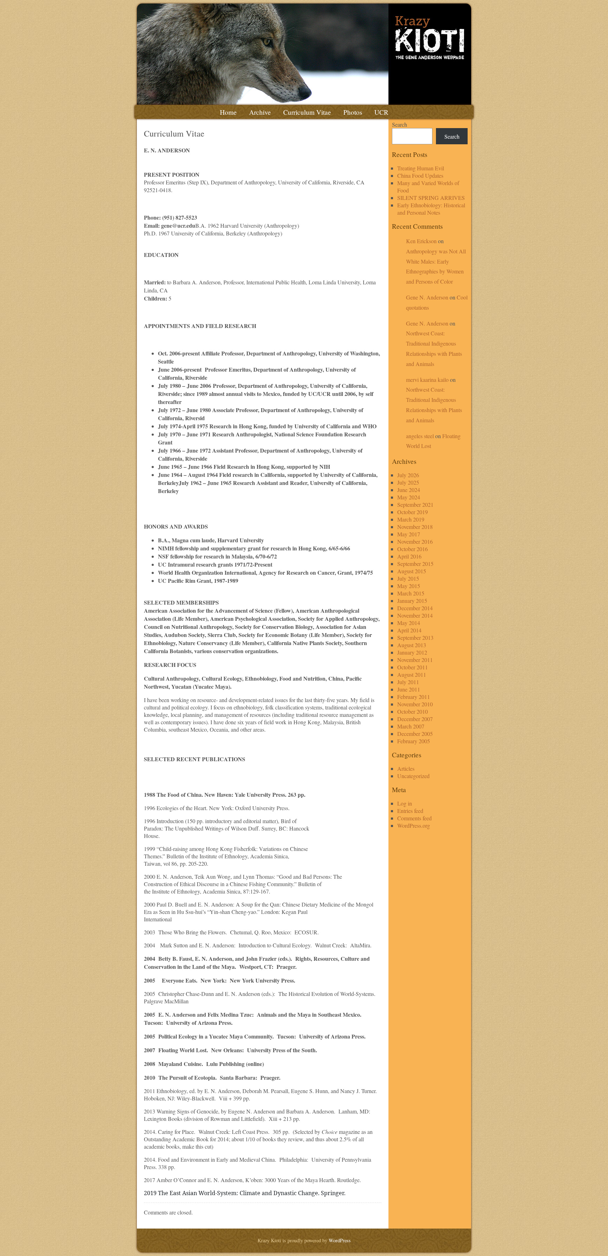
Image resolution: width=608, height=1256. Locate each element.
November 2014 (415, 615)
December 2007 (415, 718)
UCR (381, 112)
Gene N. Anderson (427, 297)
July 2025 (408, 482)
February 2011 (413, 696)
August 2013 (411, 645)
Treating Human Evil (420, 168)
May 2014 (408, 622)
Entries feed (410, 810)
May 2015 (408, 585)
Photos (352, 112)
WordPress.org (413, 825)
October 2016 (412, 549)
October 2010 (412, 711)
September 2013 (415, 637)
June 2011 (408, 689)
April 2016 (409, 556)
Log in (404, 803)
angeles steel (420, 436)
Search (399, 124)
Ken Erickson (421, 241)
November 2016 (415, 541)
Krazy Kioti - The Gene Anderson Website (304, 54)
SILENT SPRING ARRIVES (431, 197)
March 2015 (410, 593)
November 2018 (415, 526)
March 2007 (410, 726)
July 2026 (408, 475)
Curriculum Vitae (307, 112)
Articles (405, 768)
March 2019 (410, 519)
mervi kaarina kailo (427, 379)
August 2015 (411, 571)
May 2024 (408, 497)
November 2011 (415, 659)
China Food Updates (420, 175)
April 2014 (409, 630)
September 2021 (415, 504)
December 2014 (415, 608)
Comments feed (414, 818)
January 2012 (412, 652)
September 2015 (415, 563)
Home (228, 112)
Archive (260, 112)
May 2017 (408, 534)
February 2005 (413, 741)
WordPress (340, 1240)
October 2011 (412, 667)
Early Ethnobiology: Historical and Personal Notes (431, 208)
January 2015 (412, 600)
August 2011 (411, 674)
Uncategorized (413, 776)
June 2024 (408, 489)
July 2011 (408, 682)
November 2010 (415, 704)
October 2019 (412, 512)
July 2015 (408, 578)
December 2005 (415, 733)
